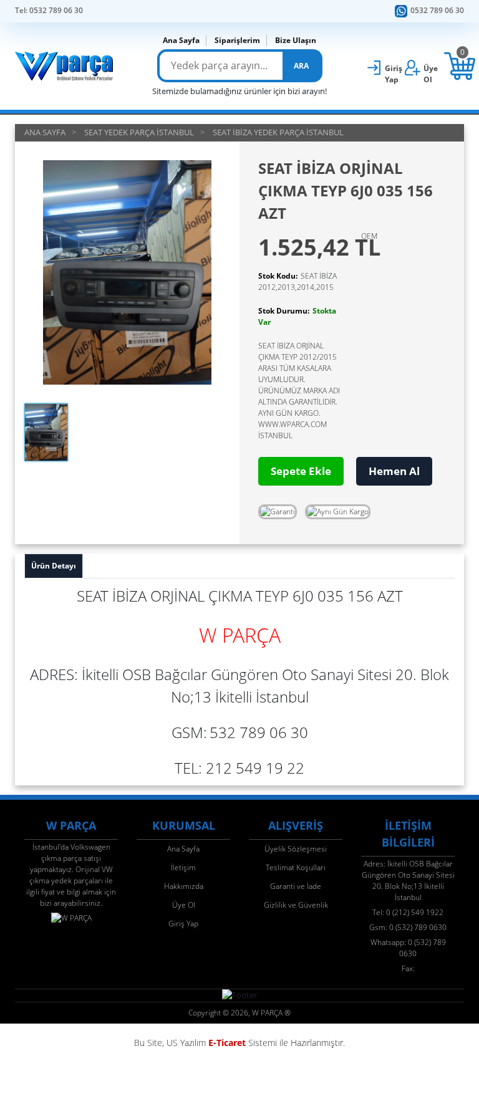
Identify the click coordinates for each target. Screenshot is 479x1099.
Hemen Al (394, 471)
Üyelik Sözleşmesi (295, 848)
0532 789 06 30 (437, 10)
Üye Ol (183, 905)
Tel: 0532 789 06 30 (49, 10)
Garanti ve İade (295, 886)
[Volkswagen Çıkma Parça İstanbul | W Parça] (64, 66)
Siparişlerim (237, 40)
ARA (301, 65)
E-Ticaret (227, 1043)
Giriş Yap (183, 923)
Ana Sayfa (181, 40)
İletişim (183, 867)
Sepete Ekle (301, 471)
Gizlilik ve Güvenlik (296, 905)
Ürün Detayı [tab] (53, 565)
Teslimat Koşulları (296, 867)
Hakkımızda (183, 886)
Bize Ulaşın (295, 40)
